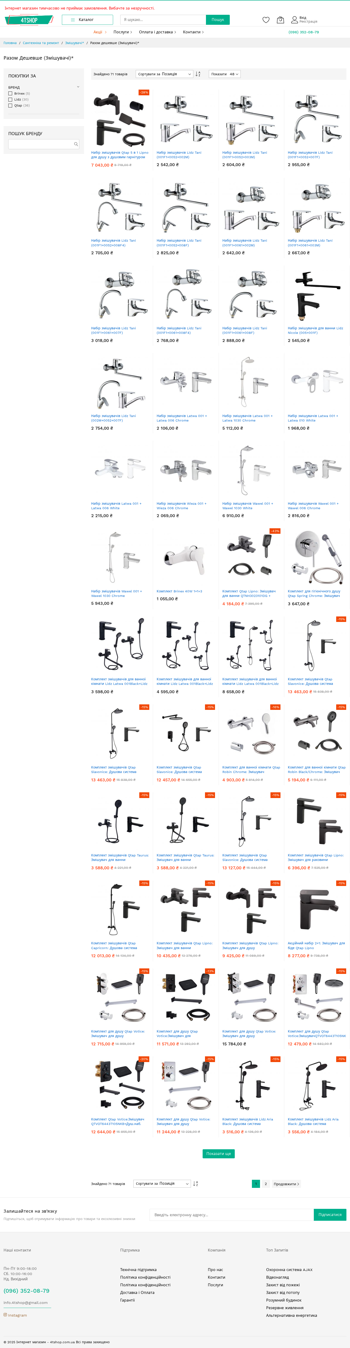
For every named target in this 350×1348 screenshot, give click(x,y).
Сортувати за (149, 74)
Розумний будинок (283, 1300)
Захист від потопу (283, 1292)
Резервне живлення (285, 1308)
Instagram (17, 1315)
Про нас (215, 1269)
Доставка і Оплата (137, 1292)
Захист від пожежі (283, 1285)
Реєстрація (308, 21)
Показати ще (218, 1153)
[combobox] (163, 20)
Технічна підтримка (138, 1269)
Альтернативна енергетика (291, 1315)
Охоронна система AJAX (289, 1269)
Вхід (303, 18)
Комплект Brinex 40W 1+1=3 (179, 591)
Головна (11, 43)
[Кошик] (280, 20)
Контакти (216, 1277)
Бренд (14, 87)
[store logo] (29, 19)
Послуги (215, 1285)
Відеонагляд (277, 1277)
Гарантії (127, 1300)
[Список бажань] (266, 20)
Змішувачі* (75, 43)
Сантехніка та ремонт (41, 43)
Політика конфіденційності (145, 1277)
